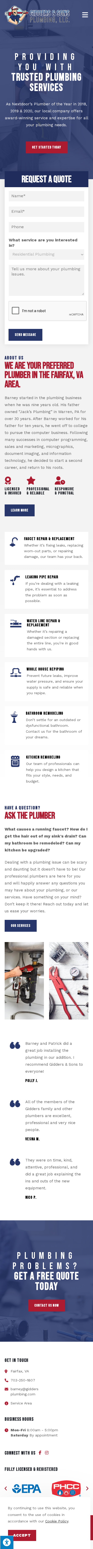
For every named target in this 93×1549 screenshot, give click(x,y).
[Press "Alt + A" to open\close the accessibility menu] (6, 1542)
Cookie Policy (56, 1521)
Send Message (25, 335)
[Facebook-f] (40, 1453)
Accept (22, 1535)
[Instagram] (47, 1453)
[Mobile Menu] (85, 15)
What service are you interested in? (43, 243)
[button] (5, 1488)
